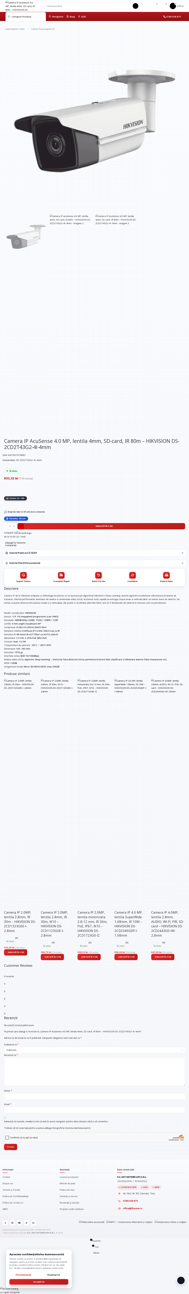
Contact (6, 1177)
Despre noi (8, 1183)
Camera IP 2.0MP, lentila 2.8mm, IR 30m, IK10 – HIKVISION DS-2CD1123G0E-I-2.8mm (54, 923)
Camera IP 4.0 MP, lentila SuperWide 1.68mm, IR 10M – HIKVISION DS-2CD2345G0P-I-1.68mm (128, 923)
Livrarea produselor (69, 1177)
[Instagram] (12, 1223)
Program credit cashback (72, 1209)
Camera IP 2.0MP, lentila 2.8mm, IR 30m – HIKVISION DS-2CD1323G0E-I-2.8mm (20, 921)
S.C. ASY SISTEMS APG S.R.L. (41, 1233)
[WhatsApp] (33, 1223)
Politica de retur (67, 1190)
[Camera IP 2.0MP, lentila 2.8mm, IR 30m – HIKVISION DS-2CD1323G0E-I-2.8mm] (21, 790)
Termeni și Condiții (11, 1190)
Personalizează (23, 1275)
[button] (15, 952)
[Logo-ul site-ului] (20, 5)
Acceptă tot (39, 1282)
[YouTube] (19, 1223)
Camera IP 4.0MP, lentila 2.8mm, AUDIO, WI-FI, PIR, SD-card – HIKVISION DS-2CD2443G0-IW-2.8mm (167, 923)
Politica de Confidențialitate (16, 1196)
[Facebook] (5, 1223)
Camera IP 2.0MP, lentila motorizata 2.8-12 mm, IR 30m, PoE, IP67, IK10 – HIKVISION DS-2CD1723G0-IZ (92, 923)
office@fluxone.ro (132, 1208)
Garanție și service (69, 1196)
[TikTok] (26, 1223)
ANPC (5, 1209)
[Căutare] (135, 6)
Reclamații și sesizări (69, 1203)
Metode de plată (67, 1183)
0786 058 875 (173, 16)
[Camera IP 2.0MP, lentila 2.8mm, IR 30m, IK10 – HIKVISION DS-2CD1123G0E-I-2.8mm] (58, 790)
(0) (16, 937)
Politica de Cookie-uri (13, 1203)
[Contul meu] (145, 6)
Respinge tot (53, 1275)
